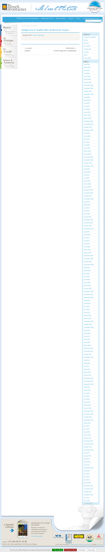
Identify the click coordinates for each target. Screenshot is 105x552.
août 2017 (87, 360)
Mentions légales (74, 544)
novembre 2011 (88, 489)
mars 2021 (87, 246)
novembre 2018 (88, 321)
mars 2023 (87, 181)
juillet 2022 (87, 205)
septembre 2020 (89, 264)
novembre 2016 (88, 381)
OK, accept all (58, 550)
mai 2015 (86, 429)
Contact (78, 18)
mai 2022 (86, 211)
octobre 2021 (88, 225)
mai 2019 (86, 309)
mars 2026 (87, 76)
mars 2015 (87, 432)
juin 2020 (86, 273)
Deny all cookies (71, 550)
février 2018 (87, 345)
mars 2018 (87, 342)
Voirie (85, 55)
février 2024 (87, 151)
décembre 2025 (88, 85)
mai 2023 (86, 178)
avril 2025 (87, 109)
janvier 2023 (87, 187)
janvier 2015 (87, 438)
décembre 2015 (88, 411)
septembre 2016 (89, 384)
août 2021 (87, 232)
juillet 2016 (87, 390)
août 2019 (87, 300)
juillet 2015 (87, 423)
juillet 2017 (87, 363)
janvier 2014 (87, 456)
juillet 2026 (87, 67)
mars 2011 (87, 500)
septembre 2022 (89, 199)
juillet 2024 (87, 136)
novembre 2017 (88, 351)
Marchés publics (61, 18)
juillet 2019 (87, 303)
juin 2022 (86, 208)
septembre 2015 (89, 420)
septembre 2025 (89, 94)
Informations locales (47, 18)
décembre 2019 (88, 291)
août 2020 (87, 267)
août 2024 (87, 133)
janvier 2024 (87, 154)
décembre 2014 (88, 441)
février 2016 (87, 405)
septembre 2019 (89, 297)
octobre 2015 (88, 417)
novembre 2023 (88, 160)
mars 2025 (87, 112)
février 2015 (87, 435)
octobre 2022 (88, 196)
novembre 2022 (88, 193)
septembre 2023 (89, 166)
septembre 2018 (89, 327)
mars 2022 (87, 214)
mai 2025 (86, 106)
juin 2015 (86, 426)
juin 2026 (86, 70)
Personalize (82, 550)
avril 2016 (87, 399)
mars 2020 (87, 282)
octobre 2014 (88, 447)
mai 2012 (86, 477)
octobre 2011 (88, 491)
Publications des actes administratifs (27, 18)
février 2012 (87, 482)
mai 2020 (86, 276)
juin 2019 (86, 306)
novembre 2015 (88, 414)
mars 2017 (87, 369)
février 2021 (87, 249)
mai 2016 (86, 396)
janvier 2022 (87, 217)
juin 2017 (86, 366)
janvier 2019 (87, 318)
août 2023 (87, 169)
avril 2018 (87, 339)
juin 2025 (86, 103)
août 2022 (87, 202)
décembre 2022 (88, 190)
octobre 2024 (88, 127)
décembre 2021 (88, 220)
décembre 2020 (88, 255)
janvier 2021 (87, 252)
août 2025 (87, 97)
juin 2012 (86, 474)
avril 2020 (87, 279)
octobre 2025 (88, 91)
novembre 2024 (88, 124)
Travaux (86, 52)
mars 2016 (87, 402)
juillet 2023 (87, 172)
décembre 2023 (88, 157)
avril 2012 (87, 480)
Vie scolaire (87, 58)
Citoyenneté (40, 35)
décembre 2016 (88, 378)
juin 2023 (86, 175)
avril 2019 (87, 312)
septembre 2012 (89, 468)
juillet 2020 (87, 270)
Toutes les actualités (90, 37)
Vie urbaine (87, 46)
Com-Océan (100, 544)
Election (86, 43)
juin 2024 (86, 139)
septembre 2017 (89, 357)
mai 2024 (86, 142)
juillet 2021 (87, 234)
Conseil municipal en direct (91, 18)
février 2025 (87, 115)
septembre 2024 (89, 130)
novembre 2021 (88, 223)
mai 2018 (86, 336)
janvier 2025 (87, 118)
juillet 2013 (87, 462)
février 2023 (87, 184)
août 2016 (87, 387)
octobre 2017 (88, 354)
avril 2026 (87, 73)
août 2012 (87, 471)
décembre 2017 (88, 348)
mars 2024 (87, 148)
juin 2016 (86, 393)
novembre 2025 (88, 88)
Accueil (23, 25)
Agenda (71, 18)
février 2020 (87, 285)
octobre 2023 (88, 163)
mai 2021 (86, 240)
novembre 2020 (88, 258)
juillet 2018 (87, 333)
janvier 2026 (87, 82)
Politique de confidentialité (84, 544)
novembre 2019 (88, 294)
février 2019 (87, 315)
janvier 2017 (87, 375)
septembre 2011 (88, 494)
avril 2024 (87, 145)
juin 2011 (86, 497)
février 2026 (87, 79)
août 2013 (87, 459)
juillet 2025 (87, 100)
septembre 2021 (89, 228)
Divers (35, 35)
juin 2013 (86, 465)
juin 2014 (86, 453)
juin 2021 (86, 237)
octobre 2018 (88, 324)
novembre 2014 (88, 444)
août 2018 (87, 330)
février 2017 (87, 372)
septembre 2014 (89, 450)
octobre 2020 (88, 261)
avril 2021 (87, 243)
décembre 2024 (88, 121)
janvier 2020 (87, 288)
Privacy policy (91, 550)
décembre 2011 (88, 486)
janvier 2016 (87, 408)
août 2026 (87, 64)
